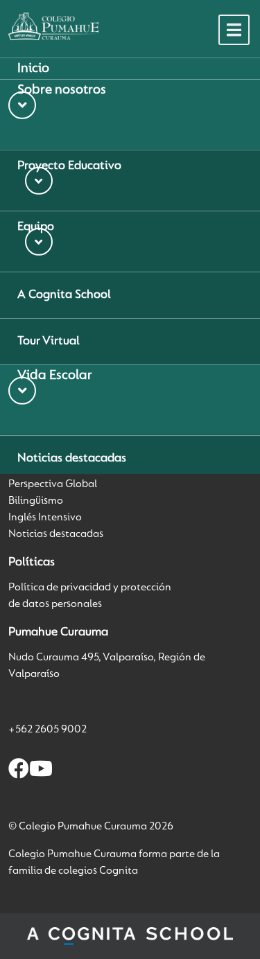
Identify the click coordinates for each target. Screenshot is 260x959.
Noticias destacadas (55, 534)
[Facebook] (18, 771)
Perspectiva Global (52, 484)
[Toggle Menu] (234, 29)
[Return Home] (53, 26)
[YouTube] (41, 771)
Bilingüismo (35, 501)
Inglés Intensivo (45, 517)
